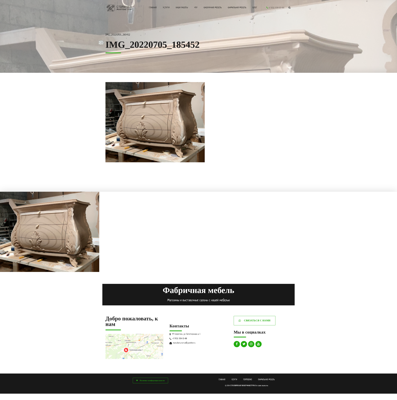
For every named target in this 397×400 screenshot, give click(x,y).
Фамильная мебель (237, 8)
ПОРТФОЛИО (247, 380)
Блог (254, 8)
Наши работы (182, 8)
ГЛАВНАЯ (222, 380)
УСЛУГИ (234, 380)
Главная (153, 8)
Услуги (166, 8)
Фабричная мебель (213, 8)
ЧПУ (195, 8)
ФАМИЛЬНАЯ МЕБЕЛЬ (266, 380)
